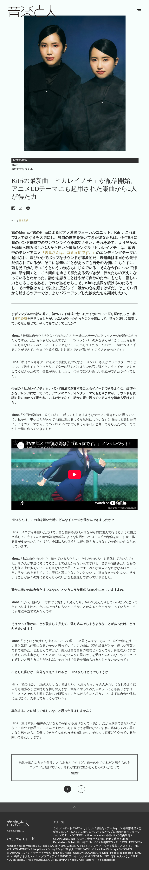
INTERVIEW (19, 160)
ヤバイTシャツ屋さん (61, 849)
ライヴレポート (62, 828)
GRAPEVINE (61, 838)
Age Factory (86, 859)
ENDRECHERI (62, 852)
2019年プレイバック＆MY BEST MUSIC (84, 856)
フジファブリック (98, 845)
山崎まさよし (22, 856)
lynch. (47, 852)
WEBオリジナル (84, 828)
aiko (74, 859)
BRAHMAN (13, 852)
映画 (116, 838)
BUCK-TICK (68, 831)
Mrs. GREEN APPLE (73, 845)
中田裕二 (82, 842)
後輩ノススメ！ (121, 845)
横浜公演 (21, 318)
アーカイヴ (113, 828)
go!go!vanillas (27, 845)
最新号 (100, 828)
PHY (109, 838)
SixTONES (125, 849)
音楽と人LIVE (95, 838)
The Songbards (105, 859)
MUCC (94, 842)
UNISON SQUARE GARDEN (90, 852)
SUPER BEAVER (48, 845)
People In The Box (121, 852)
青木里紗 (23, 220)
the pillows (39, 849)
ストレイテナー (31, 852)
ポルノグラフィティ (45, 856)
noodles (11, 845)
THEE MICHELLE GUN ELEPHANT (47, 859)
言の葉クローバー (89, 831)
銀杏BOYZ (107, 842)
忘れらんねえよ (120, 856)
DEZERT (77, 835)
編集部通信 (129, 828)
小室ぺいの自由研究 (118, 835)
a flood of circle (94, 835)
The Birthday (108, 849)
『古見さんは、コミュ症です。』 (68, 253)
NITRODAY (78, 838)
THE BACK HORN (87, 849)
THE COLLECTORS (128, 842)
